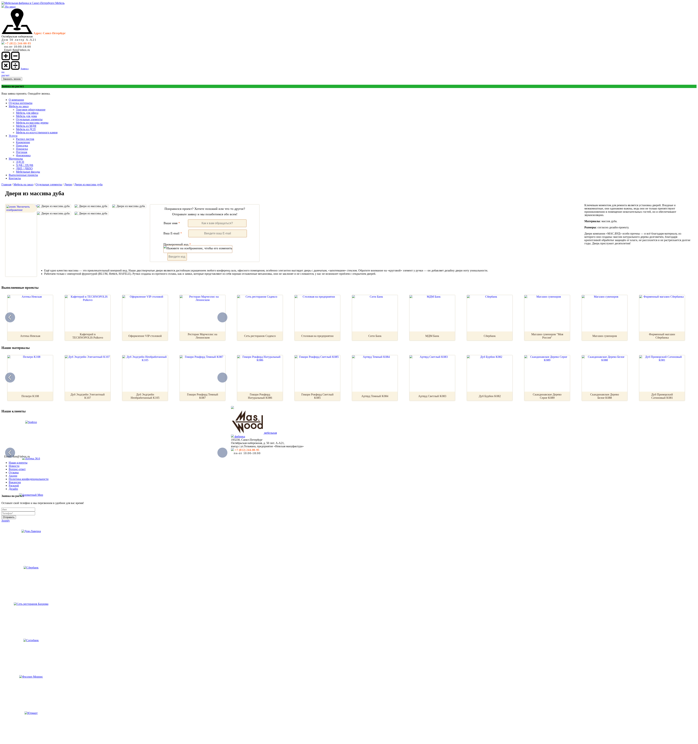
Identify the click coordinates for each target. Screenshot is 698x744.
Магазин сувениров (604, 335)
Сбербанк (490, 335)
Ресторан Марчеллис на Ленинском (202, 336)
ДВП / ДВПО (24, 168)
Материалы (16, 158)
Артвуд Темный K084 (374, 396)
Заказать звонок (12, 79)
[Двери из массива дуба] (54, 206)
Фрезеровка (23, 155)
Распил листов (25, 139)
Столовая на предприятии (317, 335)
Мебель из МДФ (26, 125)
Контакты (15, 178)
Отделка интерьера (20, 103)
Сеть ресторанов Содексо (260, 335)
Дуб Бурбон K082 (490, 396)
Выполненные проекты (23, 175)
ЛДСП (20, 161)
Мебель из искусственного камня (36, 132)
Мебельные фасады (28, 171)
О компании (16, 99)
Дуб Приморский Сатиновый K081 (662, 396)
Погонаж (21, 152)
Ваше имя (172, 223)
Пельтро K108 (30, 396)
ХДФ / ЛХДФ (24, 165)
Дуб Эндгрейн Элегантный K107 (88, 396)
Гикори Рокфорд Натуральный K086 (260, 396)
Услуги (13, 135)
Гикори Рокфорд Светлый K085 (317, 396)
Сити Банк (375, 335)
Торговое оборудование (30, 109)
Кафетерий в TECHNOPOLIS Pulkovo (87, 336)
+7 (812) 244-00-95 (18, 43)
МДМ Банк (432, 335)
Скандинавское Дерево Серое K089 (547, 396)
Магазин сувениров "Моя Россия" (547, 336)
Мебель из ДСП (26, 129)
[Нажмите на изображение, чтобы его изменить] (197, 249)
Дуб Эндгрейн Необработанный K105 (145, 396)
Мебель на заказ (19, 106)
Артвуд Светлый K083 (432, 396)
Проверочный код (177, 244)
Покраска (22, 148)
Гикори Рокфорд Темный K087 (202, 396)
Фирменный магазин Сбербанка (662, 336)
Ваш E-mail (172, 233)
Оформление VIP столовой (145, 335)
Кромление (23, 142)
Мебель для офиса (27, 112)
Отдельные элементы (29, 119)
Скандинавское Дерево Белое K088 (604, 396)
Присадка (22, 145)
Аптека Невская (30, 335)
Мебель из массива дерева (32, 122)
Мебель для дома (26, 116)
